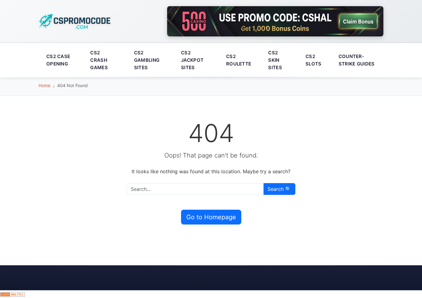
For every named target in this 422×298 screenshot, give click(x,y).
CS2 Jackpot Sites (192, 60)
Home (44, 85)
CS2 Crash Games (99, 60)
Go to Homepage (211, 217)
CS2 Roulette (238, 60)
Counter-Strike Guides (357, 60)
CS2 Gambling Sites (146, 60)
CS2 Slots (314, 60)
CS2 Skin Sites (275, 60)
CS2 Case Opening (58, 60)
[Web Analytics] (12, 294)
